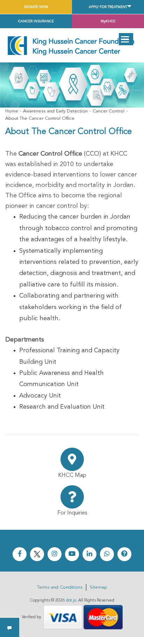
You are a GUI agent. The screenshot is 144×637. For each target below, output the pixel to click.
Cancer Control (108, 111)
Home (11, 111)
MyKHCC (108, 21)
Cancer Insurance (36, 21)
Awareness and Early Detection (55, 111)
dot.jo (71, 600)
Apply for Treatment (108, 7)
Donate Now (36, 7)
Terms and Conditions (59, 587)
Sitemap (98, 587)
